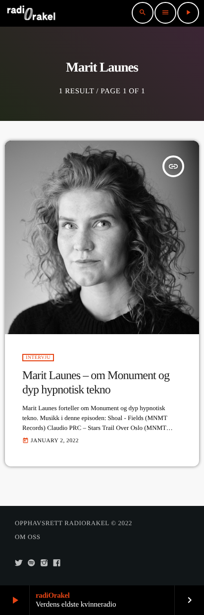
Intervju (38, 357)
